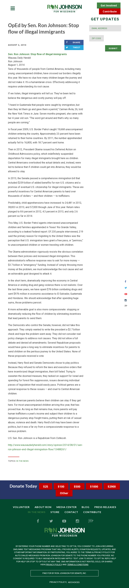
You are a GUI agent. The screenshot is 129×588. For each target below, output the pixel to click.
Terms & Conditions (77, 564)
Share (76, 42)
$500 (77, 486)
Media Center (66, 506)
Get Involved (109, 5)
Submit (113, 48)
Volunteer (21, 506)
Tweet (76, 47)
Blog (85, 506)
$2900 (112, 486)
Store (54, 511)
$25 (45, 486)
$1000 (94, 486)
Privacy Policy (54, 564)
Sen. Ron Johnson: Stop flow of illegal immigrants (37, 54)
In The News (22, 461)
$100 (61, 486)
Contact (71, 511)
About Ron (43, 506)
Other (64, 493)
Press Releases (105, 506)
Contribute (110, 11)
